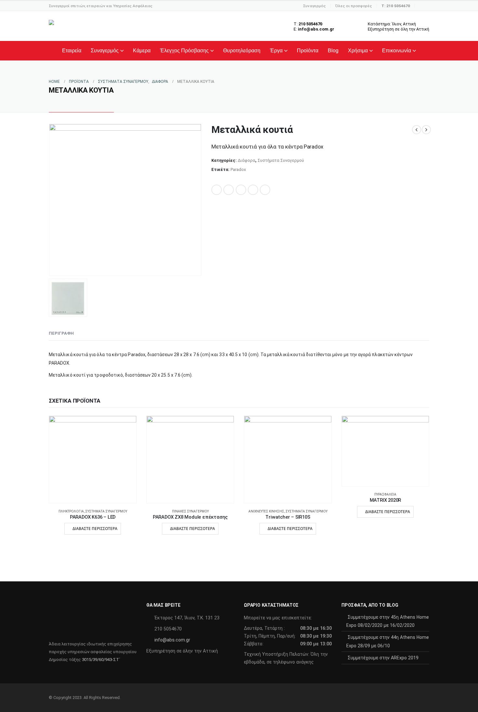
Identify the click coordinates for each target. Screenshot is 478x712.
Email (265, 190)
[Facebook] (424, 5)
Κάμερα (142, 50)
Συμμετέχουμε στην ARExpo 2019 (383, 657)
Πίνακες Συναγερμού (190, 511)
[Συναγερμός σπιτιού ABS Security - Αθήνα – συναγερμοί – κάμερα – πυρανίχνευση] (91, 26)
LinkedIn (241, 190)
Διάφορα (246, 160)
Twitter (228, 190)
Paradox (238, 169)
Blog (333, 50)
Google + (253, 190)
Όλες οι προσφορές (353, 6)
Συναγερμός (314, 6)
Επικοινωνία (396, 50)
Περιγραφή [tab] (61, 333)
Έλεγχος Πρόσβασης (184, 50)
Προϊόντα (307, 50)
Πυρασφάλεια (385, 494)
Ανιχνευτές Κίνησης (266, 511)
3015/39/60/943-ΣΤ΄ (101, 659)
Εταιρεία (71, 50)
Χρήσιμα (358, 50)
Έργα (276, 50)
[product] (92, 459)
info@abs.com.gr (172, 639)
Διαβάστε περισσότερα (95, 528)
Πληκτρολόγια (71, 511)
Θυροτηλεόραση (241, 50)
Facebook (216, 190)
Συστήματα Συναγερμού (281, 160)
